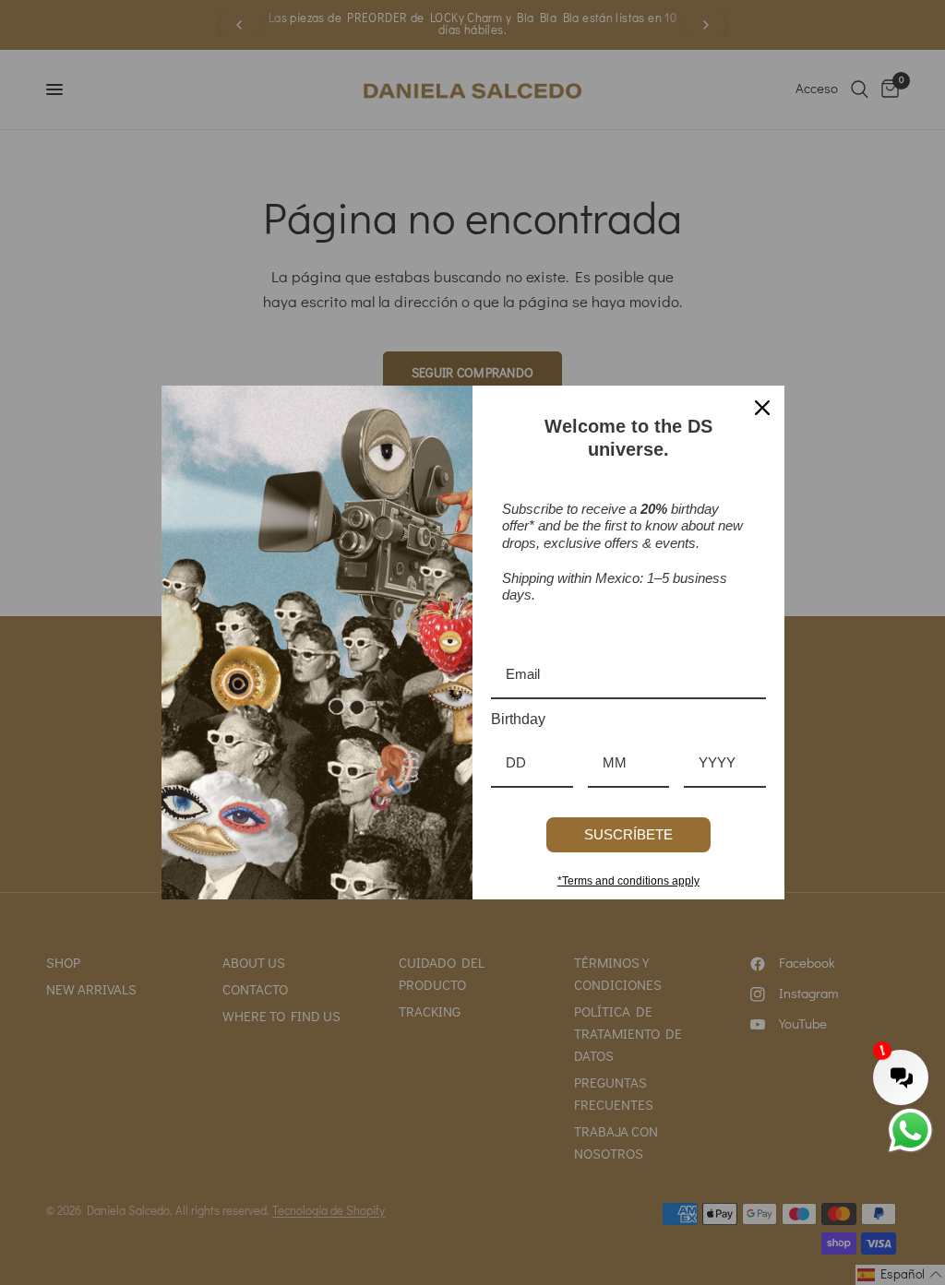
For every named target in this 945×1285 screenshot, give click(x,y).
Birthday (518, 719)
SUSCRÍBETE (628, 834)
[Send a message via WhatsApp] (910, 1130)
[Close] (762, 408)
